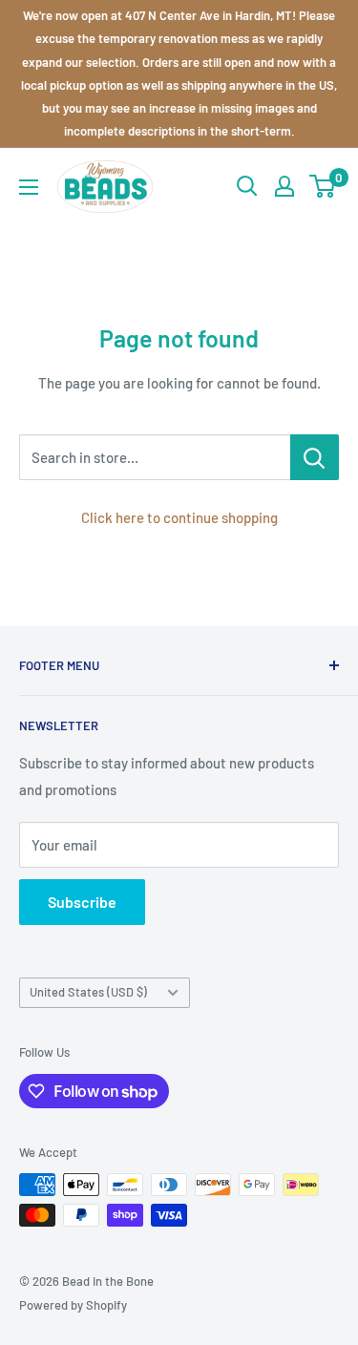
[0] (323, 186)
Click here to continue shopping (179, 517)
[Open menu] (28, 187)
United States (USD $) (88, 991)
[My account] (284, 186)
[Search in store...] (314, 457)
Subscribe (82, 902)
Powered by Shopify (73, 1305)
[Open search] (247, 186)
